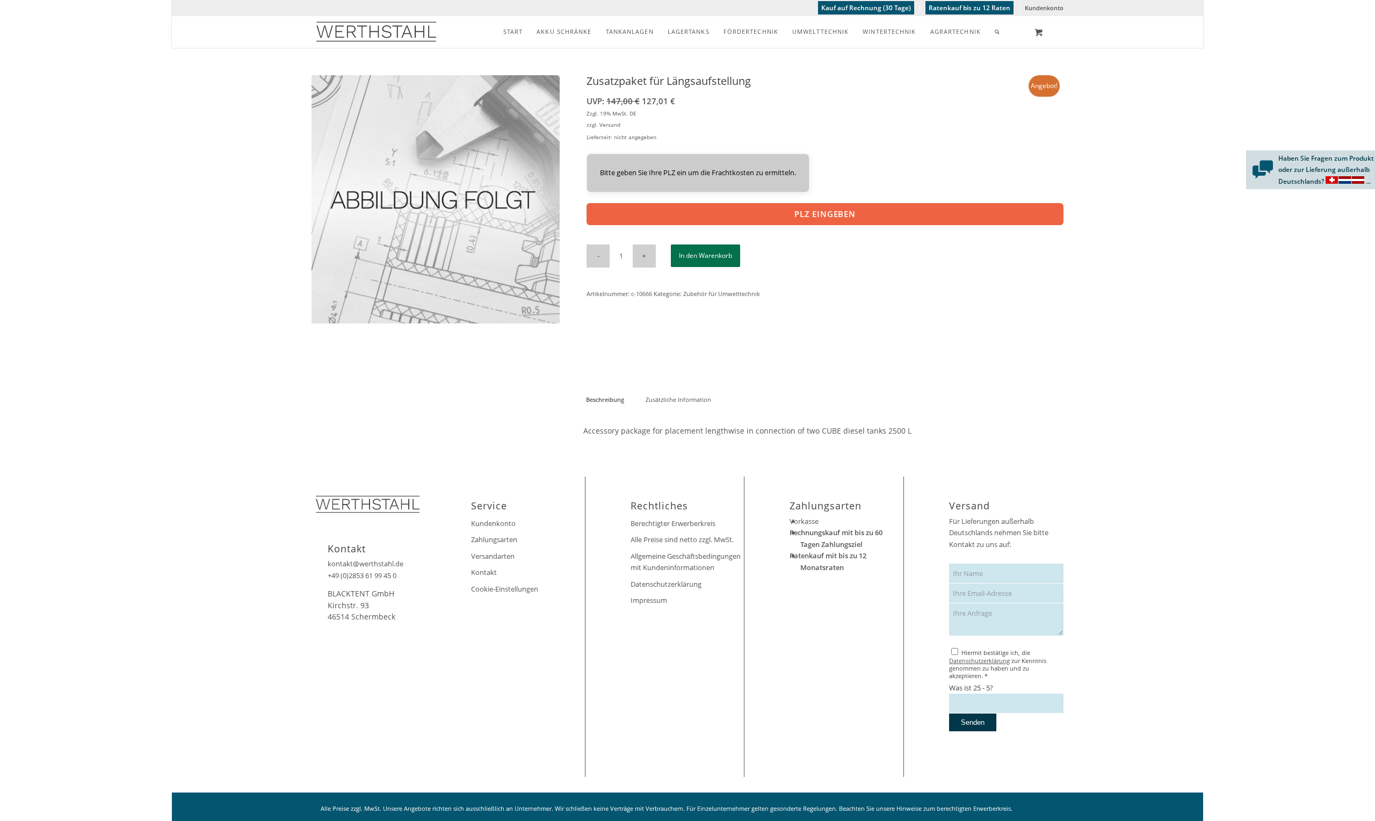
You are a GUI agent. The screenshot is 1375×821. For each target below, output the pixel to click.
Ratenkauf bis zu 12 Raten (969, 7)
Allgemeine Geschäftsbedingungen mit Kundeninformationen (686, 561)
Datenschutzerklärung (666, 584)
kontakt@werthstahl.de (365, 563)
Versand (609, 124)
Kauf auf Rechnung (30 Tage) (866, 7)
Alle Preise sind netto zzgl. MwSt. (682, 539)
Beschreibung (605, 399)
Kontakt (484, 572)
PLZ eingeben (825, 213)
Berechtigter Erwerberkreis (673, 523)
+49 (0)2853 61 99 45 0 (362, 575)
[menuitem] (866, 8)
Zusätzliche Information (678, 399)
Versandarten (493, 556)
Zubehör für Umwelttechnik (721, 294)
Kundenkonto (1044, 8)
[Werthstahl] (376, 32)
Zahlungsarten (494, 539)
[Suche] (997, 32)
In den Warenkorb (705, 255)
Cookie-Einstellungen (504, 589)
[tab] (605, 399)
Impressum (649, 600)
